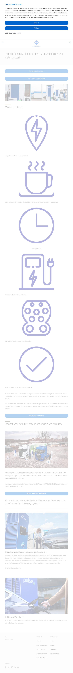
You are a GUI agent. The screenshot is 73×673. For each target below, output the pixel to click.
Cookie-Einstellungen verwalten (13, 33)
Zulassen (36, 23)
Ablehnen (36, 28)
